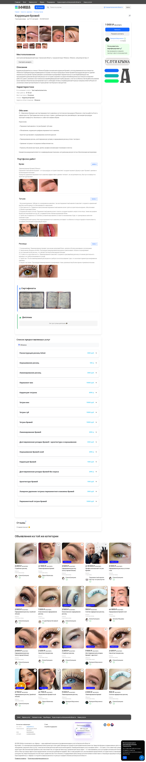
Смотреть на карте (25, 62)
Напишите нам (37, 717)
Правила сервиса (20, 758)
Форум (42, 2)
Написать (117, 30)
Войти (128, 7)
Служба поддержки (50, 727)
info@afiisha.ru (30, 726)
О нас (46, 724)
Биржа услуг (33, 2)
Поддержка (51, 2)
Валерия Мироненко (117, 38)
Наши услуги (88, 2)
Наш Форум (47, 717)
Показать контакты (117, 34)
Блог (24, 2)
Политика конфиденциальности (38, 758)
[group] (21, 34)
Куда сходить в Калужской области (69, 2)
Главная (17, 2)
